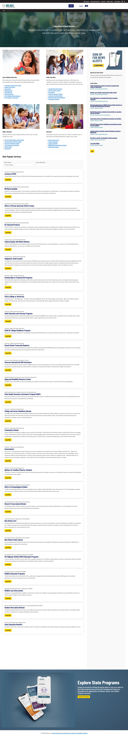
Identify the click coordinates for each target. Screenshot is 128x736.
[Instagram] (124, 1)
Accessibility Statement (82, 733)
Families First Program (10, 87)
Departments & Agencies (95, 1)
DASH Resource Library (53, 147)
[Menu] (86, 6)
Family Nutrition (8, 92)
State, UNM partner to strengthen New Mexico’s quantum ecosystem (104, 98)
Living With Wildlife (95, 143)
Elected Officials (117, 1)
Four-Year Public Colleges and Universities (14, 140)
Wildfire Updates (110, 1)
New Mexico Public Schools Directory (56, 97)
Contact (81, 6)
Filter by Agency (7, 162)
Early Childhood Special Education (12, 96)
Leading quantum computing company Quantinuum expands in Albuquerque (105, 131)
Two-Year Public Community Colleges (13, 141)
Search (71, 5)
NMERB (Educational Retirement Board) (57, 145)
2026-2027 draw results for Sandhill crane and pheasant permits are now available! (105, 124)
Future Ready (51, 92)
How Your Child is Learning (54, 90)
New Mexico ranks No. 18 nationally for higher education (103, 138)
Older (92, 151)
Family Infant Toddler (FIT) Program (13, 85)
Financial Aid (8, 148)
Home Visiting (8, 89)
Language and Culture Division (55, 96)
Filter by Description (40, 162)
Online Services (86, 1)
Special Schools (8, 147)
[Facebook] (122, 1)
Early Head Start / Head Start (11, 97)
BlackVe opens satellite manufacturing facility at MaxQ (103, 92)
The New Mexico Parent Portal (55, 89)
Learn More (8, 179)
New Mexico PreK (8, 90)
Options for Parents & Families (55, 94)
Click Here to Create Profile (84, 696)
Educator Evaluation (53, 142)
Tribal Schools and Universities (12, 145)
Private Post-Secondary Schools (12, 143)
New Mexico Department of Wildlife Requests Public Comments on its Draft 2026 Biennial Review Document (106, 105)
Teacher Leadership (53, 143)
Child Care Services (9, 94)
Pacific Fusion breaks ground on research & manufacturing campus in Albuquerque (104, 86)
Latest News (103, 1)
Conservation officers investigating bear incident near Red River (105, 118)
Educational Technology (53, 99)
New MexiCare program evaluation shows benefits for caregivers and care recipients (106, 112)
